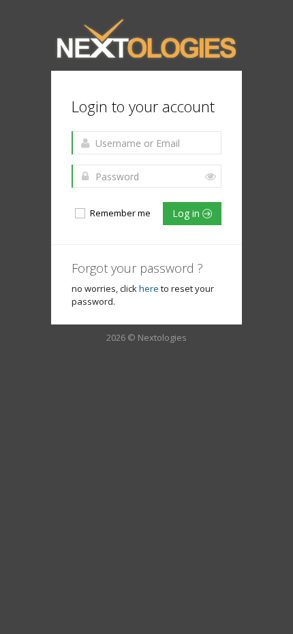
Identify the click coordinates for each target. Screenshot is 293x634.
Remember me (119, 213)
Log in (187, 213)
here (149, 288)
